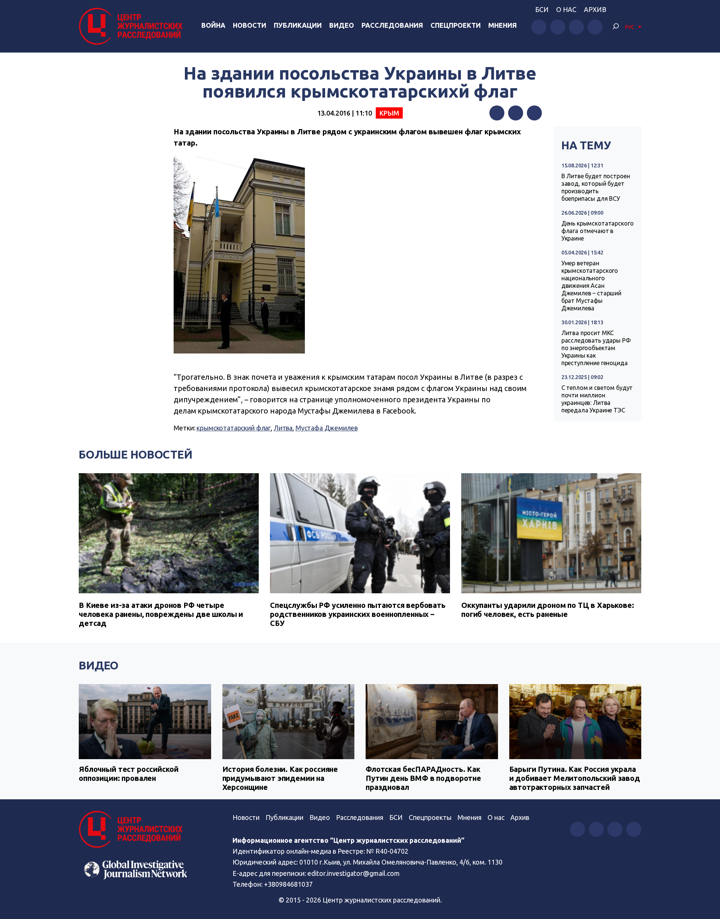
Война (213, 25)
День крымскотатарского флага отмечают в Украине (597, 231)
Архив (595, 9)
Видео (341, 25)
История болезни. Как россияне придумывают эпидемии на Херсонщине (280, 778)
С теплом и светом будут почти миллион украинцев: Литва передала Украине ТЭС (597, 399)
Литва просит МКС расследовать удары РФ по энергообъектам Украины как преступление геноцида (596, 347)
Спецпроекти (455, 25)
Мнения (502, 25)
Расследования (392, 25)
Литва (283, 428)
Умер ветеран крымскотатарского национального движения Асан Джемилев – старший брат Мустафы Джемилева (591, 285)
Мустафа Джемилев (327, 428)
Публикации (298, 25)
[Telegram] (534, 112)
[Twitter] (515, 112)
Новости (249, 25)
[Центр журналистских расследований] (133, 26)
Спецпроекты (430, 817)
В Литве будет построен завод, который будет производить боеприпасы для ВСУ (595, 187)
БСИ (542, 9)
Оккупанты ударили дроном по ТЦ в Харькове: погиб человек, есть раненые (547, 609)
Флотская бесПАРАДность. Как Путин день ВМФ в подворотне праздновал (423, 778)
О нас (566, 9)
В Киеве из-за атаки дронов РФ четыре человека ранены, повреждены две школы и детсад (161, 614)
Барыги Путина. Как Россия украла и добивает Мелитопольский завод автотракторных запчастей (574, 778)
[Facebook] (496, 112)
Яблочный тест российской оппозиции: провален (128, 773)
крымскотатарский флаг (233, 428)
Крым (389, 113)
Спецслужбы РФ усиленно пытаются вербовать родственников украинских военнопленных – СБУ (358, 614)
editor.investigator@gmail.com (354, 873)
